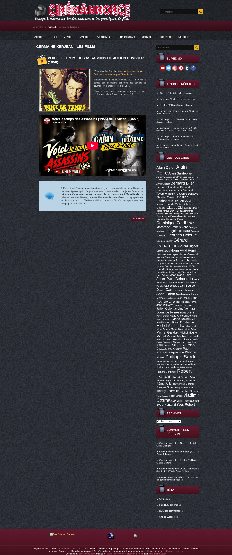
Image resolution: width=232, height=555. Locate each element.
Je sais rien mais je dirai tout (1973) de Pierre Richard (177, 470)
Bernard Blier (182, 183)
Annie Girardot (163, 184)
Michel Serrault (188, 336)
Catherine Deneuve (187, 193)
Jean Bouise (186, 285)
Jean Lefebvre (183, 294)
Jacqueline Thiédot (165, 260)
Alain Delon (165, 167)
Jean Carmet (166, 289)
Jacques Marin (163, 263)
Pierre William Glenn (177, 364)
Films (54, 36)
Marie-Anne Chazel (180, 315)
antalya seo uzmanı (169, 477)
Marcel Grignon (162, 316)
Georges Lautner (164, 241)
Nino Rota (192, 342)
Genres (69, 36)
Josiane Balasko (183, 305)
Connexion (164, 499)
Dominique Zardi (171, 222)
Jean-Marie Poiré (180, 274)
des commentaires (171, 511)
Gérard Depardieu (172, 242)
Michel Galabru (167, 332)
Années (85, 36)
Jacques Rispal (178, 263)
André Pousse (187, 179)
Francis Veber (180, 227)
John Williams (164, 305)
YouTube (147, 36)
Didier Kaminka (191, 213)
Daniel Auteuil (162, 211)
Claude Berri (177, 200)
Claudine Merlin (191, 208)
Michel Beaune (163, 329)
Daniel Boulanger (178, 211)
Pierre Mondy (162, 361)
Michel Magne (188, 332)
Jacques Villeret (180, 266)
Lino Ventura (186, 308)
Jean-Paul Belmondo (174, 279)
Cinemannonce (166, 443)
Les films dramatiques (109, 74)
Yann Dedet (176, 401)
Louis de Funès (168, 312)
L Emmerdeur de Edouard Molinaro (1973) (177, 478)
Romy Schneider (187, 380)
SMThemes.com (87, 553)
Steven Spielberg (168, 387)
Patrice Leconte (179, 345)
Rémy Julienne (166, 383)
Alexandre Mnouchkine (178, 177)
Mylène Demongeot (164, 342)
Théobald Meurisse (189, 391)
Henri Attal (178, 250)
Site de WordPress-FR (170, 517)
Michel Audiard (168, 326)
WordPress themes (116, 553)
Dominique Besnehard (170, 216)
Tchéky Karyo (186, 387)
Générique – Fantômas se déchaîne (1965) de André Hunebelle (175, 137)
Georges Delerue (182, 235)
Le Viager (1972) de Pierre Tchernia (177, 99)
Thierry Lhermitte (168, 391)
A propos (184, 36)
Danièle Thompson (174, 213)
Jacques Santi (192, 263)
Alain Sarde (177, 173)
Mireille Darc (173, 339)
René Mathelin (172, 367)
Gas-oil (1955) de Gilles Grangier (176, 93)
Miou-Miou (161, 339)
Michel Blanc (177, 329)
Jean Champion (185, 290)
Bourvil (172, 193)
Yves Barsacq (191, 400)
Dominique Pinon (174, 219)
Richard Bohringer (166, 371)
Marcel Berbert (187, 313)
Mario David (180, 319)
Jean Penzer (171, 298)
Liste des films (80, 548)
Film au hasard (127, 36)
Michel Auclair (187, 322)
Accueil (52, 27)
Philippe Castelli (176, 352)
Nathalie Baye (180, 342)
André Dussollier (171, 179)
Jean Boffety (170, 285)
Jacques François (186, 260)
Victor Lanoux (176, 396)
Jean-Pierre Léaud (176, 282)
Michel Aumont (188, 326)
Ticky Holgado (162, 396)
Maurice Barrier (171, 322)
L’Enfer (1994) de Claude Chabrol (176, 105)
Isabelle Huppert (187, 257)
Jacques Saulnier (164, 266)
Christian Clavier (165, 197)
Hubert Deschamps (167, 257)
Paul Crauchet (175, 348)
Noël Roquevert (163, 345)
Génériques (104, 36)
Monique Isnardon (189, 339)
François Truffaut (177, 231)
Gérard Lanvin (163, 251)
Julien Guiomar (166, 308)
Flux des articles (170, 505)
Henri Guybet (172, 255)
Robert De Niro (180, 377)
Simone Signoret (185, 384)
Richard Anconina (187, 367)
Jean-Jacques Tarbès (183, 269)
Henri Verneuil (188, 254)
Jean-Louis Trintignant (181, 272)
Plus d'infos (138, 219)
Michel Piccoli (166, 336)
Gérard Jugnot (188, 246)
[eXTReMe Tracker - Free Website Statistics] (111, 538)
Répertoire (165, 36)
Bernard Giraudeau (168, 187)
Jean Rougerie (177, 302)
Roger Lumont (172, 380)
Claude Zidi (175, 207)
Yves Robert (185, 404)
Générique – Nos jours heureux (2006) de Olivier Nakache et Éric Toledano (176, 129)
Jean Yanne (190, 302)
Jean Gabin (165, 294)
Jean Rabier (183, 298)
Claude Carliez (174, 204)
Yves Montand (166, 404)
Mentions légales (174, 551)
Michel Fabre (190, 329)
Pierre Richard (178, 361)
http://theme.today (157, 553)
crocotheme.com (135, 553)
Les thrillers (128, 74)
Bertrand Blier (175, 190)
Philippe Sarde (181, 356)
